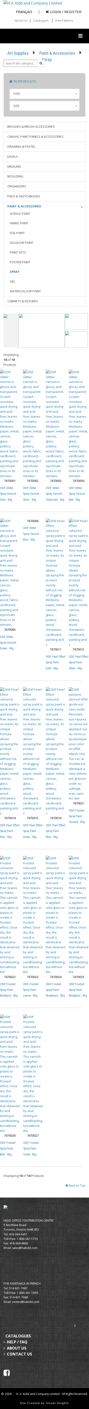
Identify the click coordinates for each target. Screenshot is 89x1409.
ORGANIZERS (16, 186)
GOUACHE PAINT (21, 242)
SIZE (16, 106)
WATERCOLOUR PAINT (25, 291)
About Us (21, 21)
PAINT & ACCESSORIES (24, 206)
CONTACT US (19, 1354)
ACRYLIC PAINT (20, 213)
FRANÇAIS (24, 11)
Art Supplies (18, 53)
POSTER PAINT (20, 262)
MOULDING (15, 176)
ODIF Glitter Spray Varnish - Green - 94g (9, 642)
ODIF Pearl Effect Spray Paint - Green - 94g (32, 831)
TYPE (16, 94)
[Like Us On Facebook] (7, 1372)
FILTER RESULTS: (24, 81)
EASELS (12, 156)
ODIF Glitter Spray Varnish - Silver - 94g (32, 493)
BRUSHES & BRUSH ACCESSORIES (31, 126)
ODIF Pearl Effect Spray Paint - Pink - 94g (9, 831)
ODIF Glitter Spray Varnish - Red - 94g (77, 493)
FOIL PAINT (17, 233)
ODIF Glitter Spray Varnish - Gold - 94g (9, 493)
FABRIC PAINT (19, 223)
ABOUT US (16, 1348)
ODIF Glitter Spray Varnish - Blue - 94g (32, 533)
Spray (47, 59)
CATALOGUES (18, 1336)
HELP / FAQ (17, 1342)
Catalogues (40, 21)
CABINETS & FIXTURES (22, 301)
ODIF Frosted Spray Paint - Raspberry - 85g (78, 990)
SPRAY (14, 271)
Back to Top (76, 1185)
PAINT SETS (18, 252)
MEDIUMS (14, 166)
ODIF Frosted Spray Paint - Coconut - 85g (77, 816)
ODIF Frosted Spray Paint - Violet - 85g (31, 1148)
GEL (12, 281)
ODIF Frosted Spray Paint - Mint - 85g (7, 1148)
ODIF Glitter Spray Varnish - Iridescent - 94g (55, 493)
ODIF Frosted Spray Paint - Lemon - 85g (30, 990)
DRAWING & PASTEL (21, 146)
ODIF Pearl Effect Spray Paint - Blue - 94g (55, 831)
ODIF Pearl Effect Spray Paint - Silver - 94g (78, 662)
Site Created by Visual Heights (44, 1403)
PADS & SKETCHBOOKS (23, 196)
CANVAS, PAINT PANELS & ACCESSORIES (35, 136)
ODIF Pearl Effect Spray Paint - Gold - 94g (55, 662)
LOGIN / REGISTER (65, 11)
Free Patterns (64, 21)
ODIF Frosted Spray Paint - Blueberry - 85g (9, 990)
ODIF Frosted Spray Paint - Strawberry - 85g (55, 990)
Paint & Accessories (57, 53)
